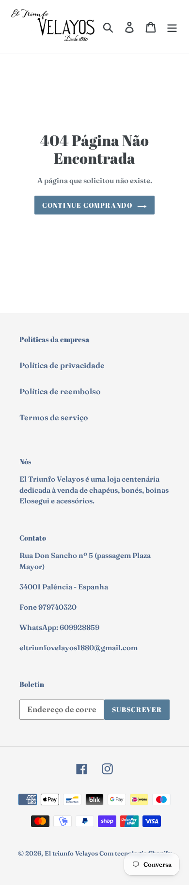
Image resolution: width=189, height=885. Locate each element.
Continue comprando (87, 205)
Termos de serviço (53, 417)
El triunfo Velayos (71, 853)
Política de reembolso (60, 391)
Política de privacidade (62, 365)
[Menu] (172, 26)
